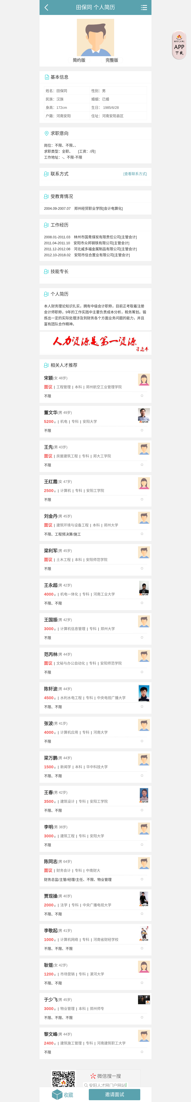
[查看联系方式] (135, 174)
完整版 (111, 60)
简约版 (79, 60)
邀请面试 (114, 1094)
